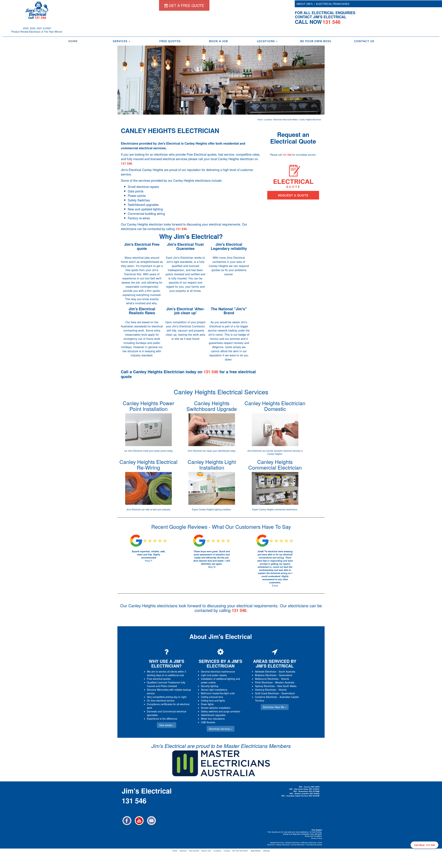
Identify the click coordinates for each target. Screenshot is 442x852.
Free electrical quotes (159, 678)
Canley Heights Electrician (310, 119)
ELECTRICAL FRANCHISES (332, 3)
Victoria (285, 678)
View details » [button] (166, 725)
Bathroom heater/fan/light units (218, 693)
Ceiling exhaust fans (212, 697)
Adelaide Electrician (265, 671)
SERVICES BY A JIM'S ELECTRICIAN (220, 663)
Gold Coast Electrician (267, 693)
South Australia (287, 671)
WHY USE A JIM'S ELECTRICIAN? (166, 663)
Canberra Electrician (266, 697)
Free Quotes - (195, 851)
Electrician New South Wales (286, 119)
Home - (176, 851)
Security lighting (209, 686)
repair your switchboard (218, 450)
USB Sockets (208, 722)
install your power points (154, 450)
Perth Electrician (264, 682)
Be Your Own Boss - (241, 851)
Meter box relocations (213, 718)
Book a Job (218, 41)
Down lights (207, 704)
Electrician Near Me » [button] (274, 707)
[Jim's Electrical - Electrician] (37, 10)
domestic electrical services (287, 450)
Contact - (228, 851)
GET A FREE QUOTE (186, 5)
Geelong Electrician (265, 689)
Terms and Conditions (313, 836)
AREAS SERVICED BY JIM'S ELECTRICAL (274, 663)
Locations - (218, 851)
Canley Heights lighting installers (215, 509)
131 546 (126, 163)
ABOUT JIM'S (304, 3)
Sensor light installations (214, 689)
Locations (266, 41)
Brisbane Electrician (266, 675)
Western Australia (284, 682)
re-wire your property (160, 509)
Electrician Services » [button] (220, 729)
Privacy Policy (316, 838)
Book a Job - (207, 851)
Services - (184, 851)
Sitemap (266, 851)
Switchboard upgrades (213, 715)
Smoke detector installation (215, 707)
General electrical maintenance (218, 671)
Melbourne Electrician (267, 678)
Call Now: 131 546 (424, 845)
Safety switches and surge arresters (220, 711)
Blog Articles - (257, 851)
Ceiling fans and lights (213, 700)
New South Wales (286, 686)
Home (73, 41)
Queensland (285, 675)
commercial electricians (286, 509)
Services (120, 41)
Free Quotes (170, 41)
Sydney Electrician (265, 686)
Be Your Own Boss (315, 41)
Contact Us (364, 41)
